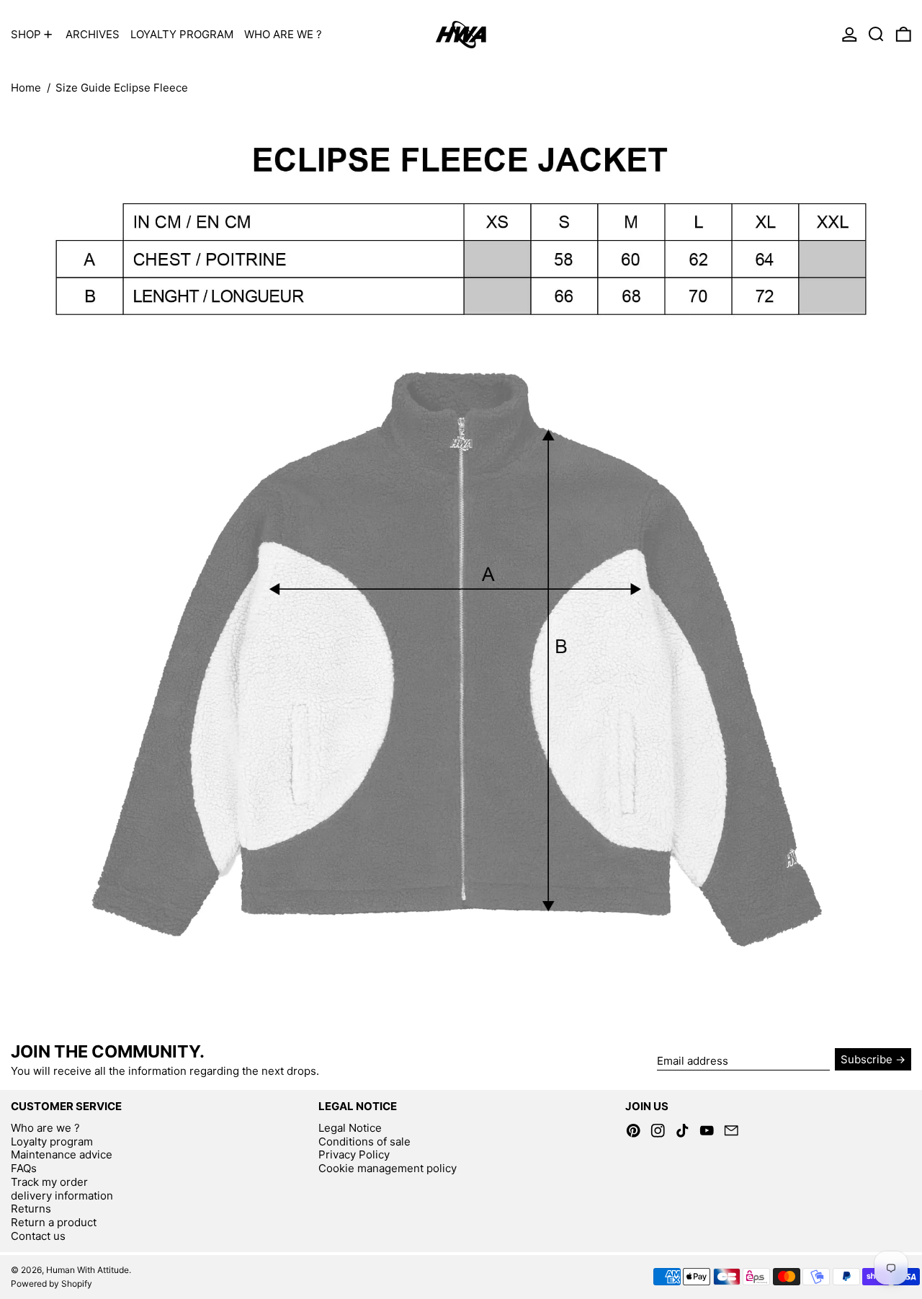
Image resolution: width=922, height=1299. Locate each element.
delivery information (62, 1195)
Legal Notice (350, 1128)
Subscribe (866, 1059)
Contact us (38, 1236)
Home (26, 87)
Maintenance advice (61, 1154)
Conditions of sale (364, 1141)
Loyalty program (52, 1141)
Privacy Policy (354, 1154)
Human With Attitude (87, 1269)
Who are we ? (45, 1128)
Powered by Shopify (51, 1283)
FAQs (24, 1168)
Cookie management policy (387, 1168)
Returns (31, 1208)
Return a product (54, 1222)
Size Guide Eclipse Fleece (121, 87)
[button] (876, 34)
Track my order (49, 1182)
